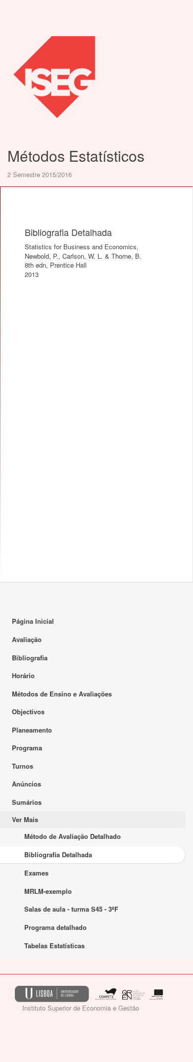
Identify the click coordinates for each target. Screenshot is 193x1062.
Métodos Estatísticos (76, 155)
